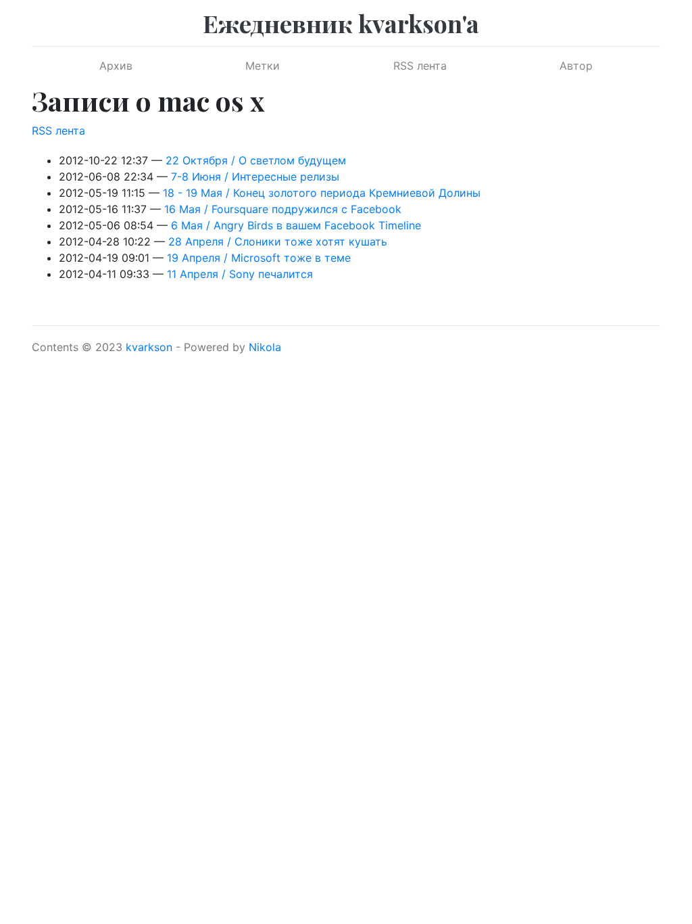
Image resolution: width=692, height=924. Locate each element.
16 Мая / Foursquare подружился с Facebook (282, 209)
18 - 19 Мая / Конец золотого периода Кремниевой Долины (321, 193)
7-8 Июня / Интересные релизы (255, 176)
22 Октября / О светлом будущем (256, 160)
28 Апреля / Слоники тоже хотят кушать (277, 241)
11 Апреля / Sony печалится (240, 274)
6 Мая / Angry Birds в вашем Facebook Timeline (296, 225)
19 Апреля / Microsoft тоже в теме (259, 257)
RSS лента (420, 65)
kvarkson (149, 347)
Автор (576, 65)
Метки (262, 65)
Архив (115, 65)
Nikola (265, 347)
